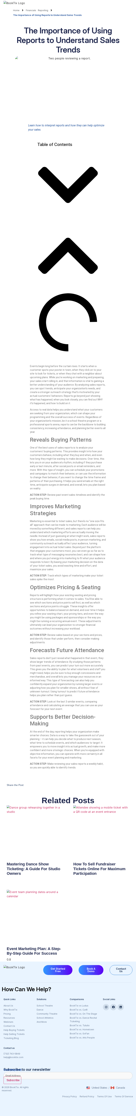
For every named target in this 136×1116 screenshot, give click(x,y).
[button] (68, 185)
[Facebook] (113, 1007)
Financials (31, 10)
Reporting (43, 10)
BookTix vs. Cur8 (78, 1009)
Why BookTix (10, 1009)
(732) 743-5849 (12, 1053)
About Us (8, 1005)
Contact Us (9, 1026)
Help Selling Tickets (14, 1034)
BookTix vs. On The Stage (83, 1013)
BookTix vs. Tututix (80, 1025)
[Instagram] (106, 1007)
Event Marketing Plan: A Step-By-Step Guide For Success (34, 951)
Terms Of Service (124, 1096)
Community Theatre (47, 1013)
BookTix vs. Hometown (82, 1029)
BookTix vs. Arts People (82, 1037)
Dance (40, 1009)
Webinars (8, 1022)
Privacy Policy (69, 1096)
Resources (9, 1018)
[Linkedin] (120, 1007)
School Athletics (45, 1018)
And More (51, 1022)
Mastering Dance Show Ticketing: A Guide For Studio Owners (33, 869)
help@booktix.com (13, 1057)
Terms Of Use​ (104, 1096)
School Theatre (45, 1005)
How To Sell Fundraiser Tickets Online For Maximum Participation (99, 869)
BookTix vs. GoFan (79, 1033)
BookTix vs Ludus (79, 1005)
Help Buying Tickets (14, 1030)
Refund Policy (87, 1096)
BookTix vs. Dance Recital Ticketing (83, 1020)
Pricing (7, 1013)
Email (13, 1070)
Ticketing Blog (11, 1038)
